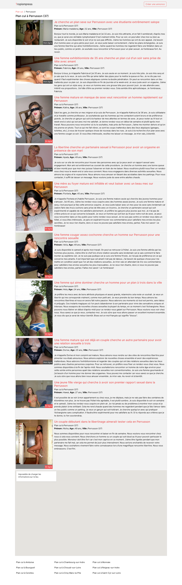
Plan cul (19, 11)
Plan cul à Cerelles (25, 573)
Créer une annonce (155, 4)
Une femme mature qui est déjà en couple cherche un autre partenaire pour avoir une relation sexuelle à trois (108, 341)
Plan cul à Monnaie (101, 562)
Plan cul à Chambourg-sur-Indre (69, 562)
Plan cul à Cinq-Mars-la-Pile (67, 573)
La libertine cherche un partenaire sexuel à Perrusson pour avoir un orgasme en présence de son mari (107, 149)
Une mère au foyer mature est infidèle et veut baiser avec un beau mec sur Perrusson (103, 185)
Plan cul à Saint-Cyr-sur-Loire (107, 573)
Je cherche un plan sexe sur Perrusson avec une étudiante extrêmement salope (106, 22)
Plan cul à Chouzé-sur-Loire (67, 567)
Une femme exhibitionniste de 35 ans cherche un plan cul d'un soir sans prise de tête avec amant (107, 59)
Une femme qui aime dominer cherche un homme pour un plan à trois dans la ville (108, 282)
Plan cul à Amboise (25, 562)
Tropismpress (24, 4)
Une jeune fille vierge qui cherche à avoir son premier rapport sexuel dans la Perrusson (104, 384)
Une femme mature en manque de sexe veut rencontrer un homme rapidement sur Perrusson (108, 99)
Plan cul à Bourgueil (25, 567)
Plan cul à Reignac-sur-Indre (106, 567)
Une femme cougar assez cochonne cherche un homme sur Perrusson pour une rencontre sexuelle (107, 236)
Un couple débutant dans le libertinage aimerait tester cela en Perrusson (102, 421)
